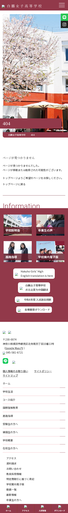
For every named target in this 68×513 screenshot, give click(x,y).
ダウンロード (59, 510)
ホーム (8, 510)
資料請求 (11, 463)
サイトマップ (10, 375)
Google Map (12, 348)
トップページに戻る (14, 184)
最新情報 (11, 495)
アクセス (11, 458)
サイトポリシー (43, 371)
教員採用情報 (14, 474)
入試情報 (42, 510)
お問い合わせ (14, 468)
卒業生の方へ (14, 500)
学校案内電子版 (15, 484)
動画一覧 (11, 489)
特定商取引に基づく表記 (20, 479)
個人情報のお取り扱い (15, 371)
